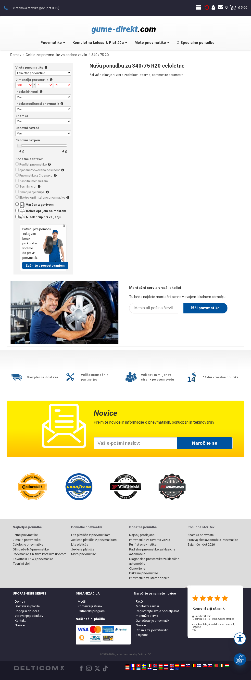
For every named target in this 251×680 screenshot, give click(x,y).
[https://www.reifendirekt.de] (127, 665)
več (194, 629)
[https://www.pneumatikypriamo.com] (210, 665)
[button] (240, 638)
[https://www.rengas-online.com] (199, 665)
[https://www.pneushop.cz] (205, 665)
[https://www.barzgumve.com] (144, 669)
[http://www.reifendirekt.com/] (177, 669)
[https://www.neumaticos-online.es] (177, 665)
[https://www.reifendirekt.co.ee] (155, 669)
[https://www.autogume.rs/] (172, 669)
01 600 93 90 (8, 7)
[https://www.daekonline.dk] (161, 665)
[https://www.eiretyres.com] (221, 665)
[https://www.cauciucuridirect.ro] (133, 669)
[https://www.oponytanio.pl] (127, 669)
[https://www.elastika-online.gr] (138, 669)
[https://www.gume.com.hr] (149, 669)
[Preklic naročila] (207, 8)
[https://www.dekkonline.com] (155, 665)
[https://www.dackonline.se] (144, 665)
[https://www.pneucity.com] (216, 665)
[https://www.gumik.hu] (227, 665)
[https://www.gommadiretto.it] (149, 665)
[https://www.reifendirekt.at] (183, 665)
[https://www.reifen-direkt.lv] (166, 669)
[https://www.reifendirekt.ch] (138, 665)
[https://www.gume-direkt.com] (188, 665)
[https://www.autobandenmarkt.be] (194, 665)
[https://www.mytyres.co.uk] (172, 665)
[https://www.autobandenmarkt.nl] (166, 665)
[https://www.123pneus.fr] (133, 665)
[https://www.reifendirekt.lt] (161, 669)
